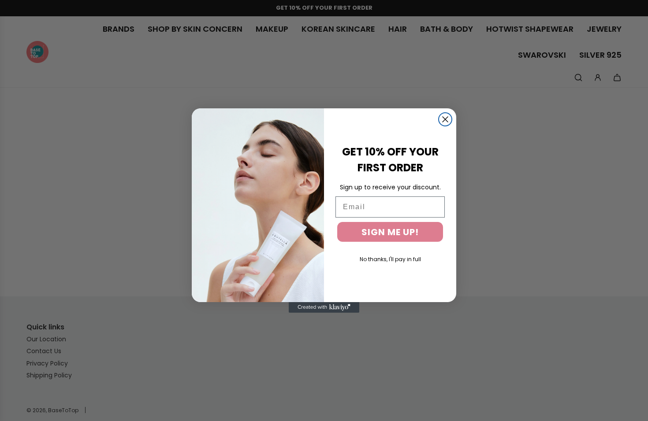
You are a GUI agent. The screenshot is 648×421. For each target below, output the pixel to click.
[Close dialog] (445, 119)
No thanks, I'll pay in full (390, 259)
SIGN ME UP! (390, 232)
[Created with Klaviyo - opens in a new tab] (324, 307)
